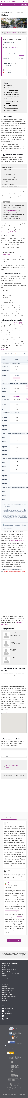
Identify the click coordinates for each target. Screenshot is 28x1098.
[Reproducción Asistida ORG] (8, 4)
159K (15, 1)
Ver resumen (21, 55)
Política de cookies (6, 992)
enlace (5, 150)
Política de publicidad (7, 994)
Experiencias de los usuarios (12, 96)
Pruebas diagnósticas (13, 90)
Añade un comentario (14, 941)
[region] (14, 428)
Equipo (3, 967)
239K (4, 1)
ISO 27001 (4, 975)
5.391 (9, 1)
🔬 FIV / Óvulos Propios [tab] (7, 353)
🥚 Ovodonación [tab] (18, 353)
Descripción (9, 85)
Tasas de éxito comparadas (12, 94)
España (10, 8)
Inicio (2, 8)
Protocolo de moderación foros (9, 996)
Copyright (4, 998)
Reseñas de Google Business (17, 540)
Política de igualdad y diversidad (9, 977)
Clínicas (6, 8)
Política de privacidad (7, 990)
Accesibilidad (5, 984)
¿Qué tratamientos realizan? (12, 87)
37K (20, 1)
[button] (14, 722)
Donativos (4, 1000)
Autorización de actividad (12, 105)
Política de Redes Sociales (8, 980)
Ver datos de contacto (11, 110)
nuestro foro (15, 47)
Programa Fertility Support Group (9, 969)
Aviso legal (4, 986)
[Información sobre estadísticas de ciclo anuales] (15, 63)
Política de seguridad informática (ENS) (10, 973)
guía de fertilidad (12, 210)
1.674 (25, 1)
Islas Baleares (15, 8)
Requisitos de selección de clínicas (9, 971)
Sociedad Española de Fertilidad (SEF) (12, 323)
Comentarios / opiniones (12, 108)
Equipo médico (9, 99)
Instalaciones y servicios (12, 92)
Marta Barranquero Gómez (11, 32)
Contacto (4, 982)
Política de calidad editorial (8, 988)
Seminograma (6, 254)
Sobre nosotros (5, 965)
